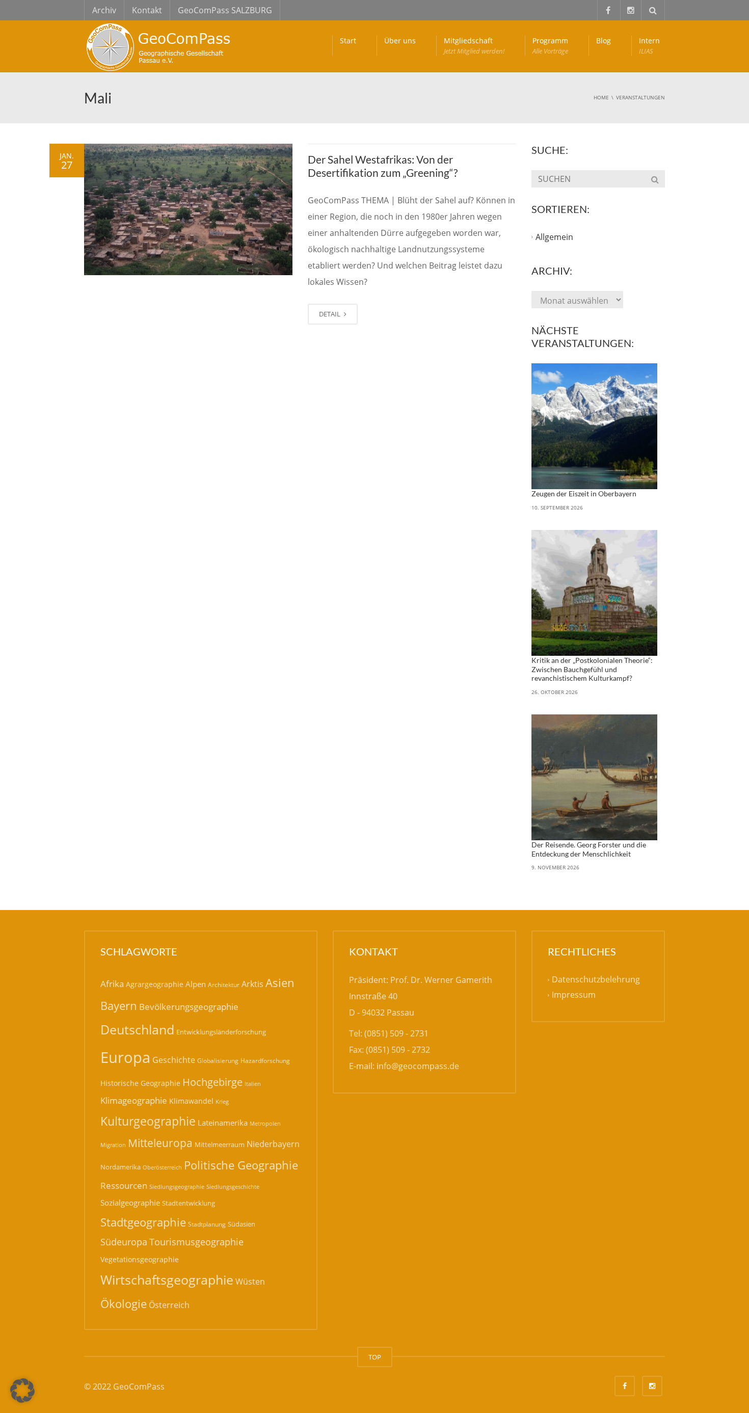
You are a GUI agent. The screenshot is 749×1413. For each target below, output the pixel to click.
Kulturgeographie (148, 1121)
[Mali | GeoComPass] (160, 45)
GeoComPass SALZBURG (225, 10)
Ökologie (123, 1303)
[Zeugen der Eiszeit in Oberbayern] (594, 426)
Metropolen (265, 1123)
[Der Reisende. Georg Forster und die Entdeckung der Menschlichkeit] (594, 777)
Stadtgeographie (143, 1222)
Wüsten (250, 1281)
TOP (374, 1357)
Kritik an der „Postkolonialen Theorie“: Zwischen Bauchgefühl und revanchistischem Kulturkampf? (592, 669)
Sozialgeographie (130, 1202)
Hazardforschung (265, 1060)
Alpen (195, 984)
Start (348, 40)
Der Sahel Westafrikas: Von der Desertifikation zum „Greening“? (383, 166)
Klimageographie (133, 1100)
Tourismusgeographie (196, 1242)
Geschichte (173, 1059)
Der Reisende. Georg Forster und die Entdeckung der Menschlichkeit (588, 849)
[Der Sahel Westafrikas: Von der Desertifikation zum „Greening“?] (188, 209)
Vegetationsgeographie (139, 1259)
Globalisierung (217, 1060)
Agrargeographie (154, 984)
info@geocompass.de (418, 1066)
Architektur (223, 984)
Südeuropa (123, 1242)
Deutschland (137, 1029)
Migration (113, 1145)
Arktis (252, 984)
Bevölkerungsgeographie (188, 1006)
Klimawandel (191, 1101)
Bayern (118, 1006)
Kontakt (147, 10)
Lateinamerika (223, 1122)
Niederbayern (273, 1144)
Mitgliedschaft (474, 46)
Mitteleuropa (160, 1143)
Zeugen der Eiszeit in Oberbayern (583, 493)
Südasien (241, 1224)
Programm (550, 46)
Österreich (169, 1305)
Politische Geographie (241, 1165)
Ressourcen (123, 1185)
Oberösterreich (162, 1167)
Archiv (104, 10)
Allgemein (554, 237)
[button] (22, 1390)
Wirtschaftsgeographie (166, 1279)
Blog (603, 40)
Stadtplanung (207, 1224)
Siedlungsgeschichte (232, 1186)
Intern (649, 46)
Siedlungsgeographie (176, 1186)
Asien (280, 982)
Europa (125, 1057)
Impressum (574, 995)
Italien (253, 1083)
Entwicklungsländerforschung (221, 1031)
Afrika (112, 984)
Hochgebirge (212, 1082)
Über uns (400, 40)
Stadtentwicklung (188, 1203)
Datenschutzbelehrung (596, 979)
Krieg (222, 1101)
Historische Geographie (140, 1083)
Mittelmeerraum (220, 1144)
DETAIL (330, 313)
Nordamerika (120, 1166)
